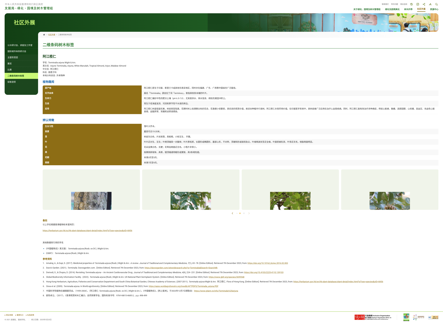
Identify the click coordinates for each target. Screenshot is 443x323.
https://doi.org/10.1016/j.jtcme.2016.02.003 (268, 263)
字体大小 (430, 4)
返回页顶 (438, 307)
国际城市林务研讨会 (16, 51)
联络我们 (385, 4)
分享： (424, 4)
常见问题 (394, 4)
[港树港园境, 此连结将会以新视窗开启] (418, 4)
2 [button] (240, 213)
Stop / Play (244, 213)
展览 (9, 63)
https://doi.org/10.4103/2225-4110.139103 (263, 272)
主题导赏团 (12, 57)
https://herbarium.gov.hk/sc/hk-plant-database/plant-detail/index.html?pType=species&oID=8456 (87, 230)
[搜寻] (436, 4)
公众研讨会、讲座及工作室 (19, 45)
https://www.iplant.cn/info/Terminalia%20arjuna (216, 291)
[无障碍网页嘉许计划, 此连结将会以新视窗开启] (418, 317)
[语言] (411, 4)
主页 (44, 34)
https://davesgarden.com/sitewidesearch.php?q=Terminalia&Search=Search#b (181, 268)
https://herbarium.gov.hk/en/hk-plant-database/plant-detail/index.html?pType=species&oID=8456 (338, 281)
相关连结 (403, 4)
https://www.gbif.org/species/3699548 (226, 277)
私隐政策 (30, 315)
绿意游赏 (11, 82)
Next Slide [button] (249, 213)
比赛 (9, 69)
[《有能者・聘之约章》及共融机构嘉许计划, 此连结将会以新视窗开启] (372, 317)
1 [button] (237, 213)
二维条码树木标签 (15, 76)
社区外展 (51, 35)
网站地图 (9, 315)
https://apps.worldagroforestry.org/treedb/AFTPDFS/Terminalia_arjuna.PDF (183, 286)
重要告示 (20, 315)
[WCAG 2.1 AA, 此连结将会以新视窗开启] (433, 317)
